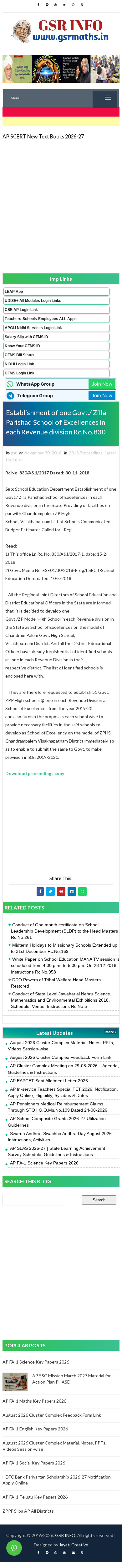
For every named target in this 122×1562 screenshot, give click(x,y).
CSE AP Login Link (21, 310)
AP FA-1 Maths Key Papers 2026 (34, 1401)
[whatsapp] (73, 5)
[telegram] (47, 5)
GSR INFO (65, 1535)
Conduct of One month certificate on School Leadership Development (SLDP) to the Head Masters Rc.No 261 (64, 931)
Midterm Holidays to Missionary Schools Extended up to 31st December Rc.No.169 (64, 948)
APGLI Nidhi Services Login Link (33, 328)
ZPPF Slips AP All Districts (28, 1511)
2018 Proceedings (85, 452)
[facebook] (38, 5)
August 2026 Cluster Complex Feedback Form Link (60, 1057)
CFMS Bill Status (19, 355)
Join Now (102, 384)
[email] (73, 1552)
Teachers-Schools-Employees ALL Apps (41, 319)
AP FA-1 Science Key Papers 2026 (44, 1162)
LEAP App (14, 291)
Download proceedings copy (34, 773)
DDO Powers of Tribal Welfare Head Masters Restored (56, 983)
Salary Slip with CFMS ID (26, 337)
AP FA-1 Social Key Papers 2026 (34, 1462)
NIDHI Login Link (19, 364)
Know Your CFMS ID (22, 346)
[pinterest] (82, 5)
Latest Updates (54, 1033)
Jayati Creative (73, 1544)
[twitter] (64, 5)
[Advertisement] (61, 206)
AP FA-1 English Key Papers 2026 (35, 1428)
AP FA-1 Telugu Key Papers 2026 (35, 1496)
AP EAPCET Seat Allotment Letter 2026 (49, 1080)
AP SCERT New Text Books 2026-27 (43, 136)
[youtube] (56, 5)
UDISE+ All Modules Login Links (33, 300)
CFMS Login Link (19, 373)
